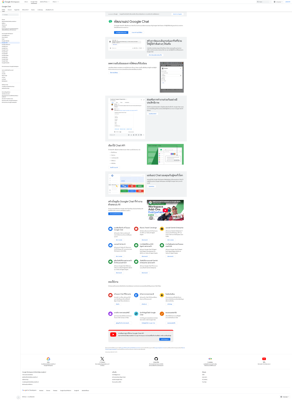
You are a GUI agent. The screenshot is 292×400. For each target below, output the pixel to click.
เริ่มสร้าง (117, 304)
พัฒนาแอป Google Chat (131, 22)
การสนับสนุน (40, 9)
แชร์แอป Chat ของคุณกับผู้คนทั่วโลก (165, 175)
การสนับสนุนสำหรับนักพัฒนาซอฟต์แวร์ (30, 382)
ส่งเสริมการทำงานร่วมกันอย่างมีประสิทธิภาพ (162, 101)
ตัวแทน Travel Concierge (148, 228)
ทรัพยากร (55, 2)
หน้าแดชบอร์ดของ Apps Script (119, 377)
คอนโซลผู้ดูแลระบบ (116, 374)
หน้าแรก (26, 2)
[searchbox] (10, 14)
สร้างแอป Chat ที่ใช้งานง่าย (122, 294)
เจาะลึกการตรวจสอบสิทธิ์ (121, 313)
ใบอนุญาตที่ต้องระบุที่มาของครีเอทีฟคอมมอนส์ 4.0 (130, 347)
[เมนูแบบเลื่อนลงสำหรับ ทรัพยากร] (58, 2)
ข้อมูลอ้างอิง (16, 9)
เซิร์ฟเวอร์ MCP (25, 9)
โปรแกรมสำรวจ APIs (116, 382)
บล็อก (203, 374)
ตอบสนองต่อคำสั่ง (171, 313)
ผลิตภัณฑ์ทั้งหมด (44, 2)
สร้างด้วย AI (144, 304)
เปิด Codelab (119, 240)
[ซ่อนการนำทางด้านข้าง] (18, 397)
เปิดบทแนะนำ (145, 240)
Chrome (48, 390)
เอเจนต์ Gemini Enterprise (174, 228)
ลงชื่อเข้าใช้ (287, 1)
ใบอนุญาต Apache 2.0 (158, 347)
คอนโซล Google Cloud (117, 379)
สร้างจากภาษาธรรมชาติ (147, 294)
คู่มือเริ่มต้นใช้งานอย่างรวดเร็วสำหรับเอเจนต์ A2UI (123, 262)
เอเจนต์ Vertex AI (120, 244)
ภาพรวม (3, 9)
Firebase (55, 390)
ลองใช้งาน (113, 281)
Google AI (76, 390)
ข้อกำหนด (24, 396)
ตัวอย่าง (33, 9)
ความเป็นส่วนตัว (31, 396)
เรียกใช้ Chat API (116, 145)
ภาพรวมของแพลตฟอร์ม (27, 374)
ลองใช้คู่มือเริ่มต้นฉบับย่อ (121, 32)
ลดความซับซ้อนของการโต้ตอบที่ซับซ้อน (127, 63)
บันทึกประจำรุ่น (25, 379)
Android (41, 390)
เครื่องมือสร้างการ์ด (49, 9)
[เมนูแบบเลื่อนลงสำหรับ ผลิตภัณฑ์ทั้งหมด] (49, 2)
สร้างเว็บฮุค (169, 304)
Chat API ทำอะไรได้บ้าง (137, 32)
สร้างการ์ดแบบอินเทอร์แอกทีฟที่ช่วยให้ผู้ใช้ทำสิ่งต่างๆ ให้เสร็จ (164, 42)
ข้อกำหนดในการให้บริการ (27, 384)
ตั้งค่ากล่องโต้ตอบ (114, 72)
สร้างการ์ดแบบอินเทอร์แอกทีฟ (155, 55)
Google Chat (34, 2)
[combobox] (264, 1)
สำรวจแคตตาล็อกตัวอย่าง (115, 213)
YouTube (204, 382)
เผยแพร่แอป (151, 186)
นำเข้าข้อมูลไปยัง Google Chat (148, 314)
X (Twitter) (204, 379)
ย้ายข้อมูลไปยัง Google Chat (148, 323)
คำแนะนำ (10, 9)
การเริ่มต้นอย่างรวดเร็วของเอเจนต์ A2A (174, 245)
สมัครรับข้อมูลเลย (165, 339)
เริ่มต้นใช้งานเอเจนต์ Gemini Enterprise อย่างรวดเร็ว (149, 262)
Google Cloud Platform (65, 390)
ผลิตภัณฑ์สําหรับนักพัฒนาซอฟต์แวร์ (30, 377)
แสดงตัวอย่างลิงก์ (152, 113)
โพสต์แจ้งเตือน (170, 294)
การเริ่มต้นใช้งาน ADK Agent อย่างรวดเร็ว (146, 245)
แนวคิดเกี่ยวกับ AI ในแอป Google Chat (122, 229)
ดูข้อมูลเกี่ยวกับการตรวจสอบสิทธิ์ (123, 323)
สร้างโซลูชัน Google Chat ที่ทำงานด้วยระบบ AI (125, 203)
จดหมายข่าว (204, 377)
